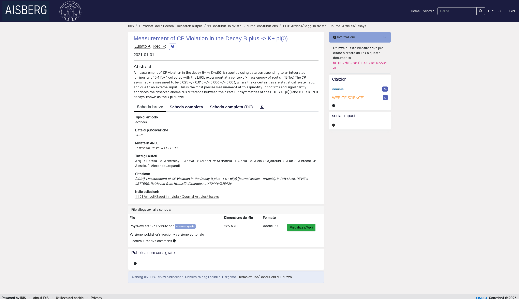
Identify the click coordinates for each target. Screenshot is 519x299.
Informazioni (345, 37)
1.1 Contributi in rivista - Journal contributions (242, 26)
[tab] (261, 107)
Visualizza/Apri (301, 227)
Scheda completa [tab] (186, 107)
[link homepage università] (70, 11)
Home (415, 11)
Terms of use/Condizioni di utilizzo (265, 277)
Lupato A (142, 46)
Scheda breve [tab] (150, 107)
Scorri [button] (427, 11)
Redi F (159, 46)
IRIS (499, 11)
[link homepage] (27, 11)
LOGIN (510, 11)
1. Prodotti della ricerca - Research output (171, 26)
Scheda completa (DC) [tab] (231, 107)
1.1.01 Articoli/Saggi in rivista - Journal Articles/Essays (324, 26)
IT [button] (489, 11)
